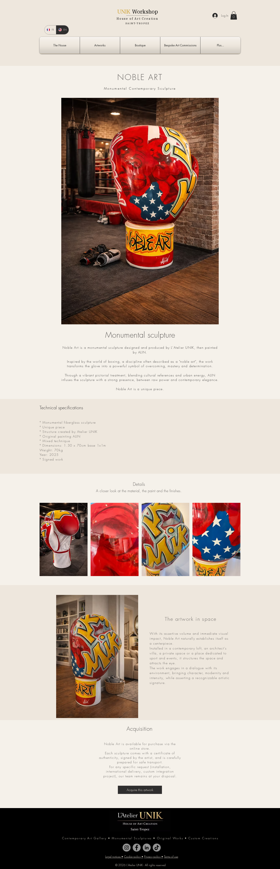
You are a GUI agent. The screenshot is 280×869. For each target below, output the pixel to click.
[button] (233, 15)
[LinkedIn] (147, 848)
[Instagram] (127, 848)
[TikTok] (157, 848)
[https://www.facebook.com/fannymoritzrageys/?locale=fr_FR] (137, 848)
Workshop (145, 11)
